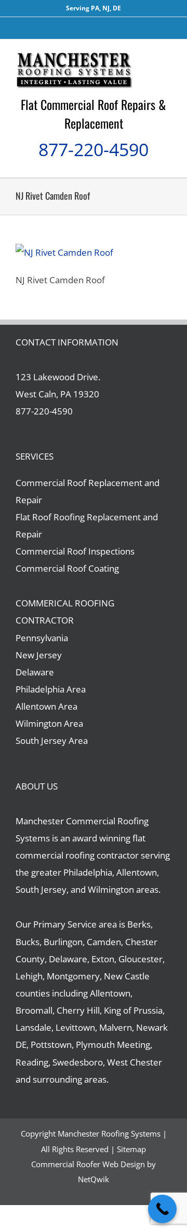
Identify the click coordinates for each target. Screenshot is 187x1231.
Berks (139, 924)
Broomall (34, 1010)
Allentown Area (46, 706)
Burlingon (63, 942)
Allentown (110, 993)
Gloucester (140, 959)
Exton (102, 959)
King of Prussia (133, 1010)
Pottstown (51, 1044)
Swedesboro (77, 1062)
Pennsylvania (42, 638)
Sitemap (131, 1149)
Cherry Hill (78, 1010)
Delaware (35, 672)
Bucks (27, 942)
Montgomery (73, 976)
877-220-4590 (93, 149)
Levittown (75, 1027)
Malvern (115, 1027)
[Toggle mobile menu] (167, 55)
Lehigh (29, 976)
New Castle (127, 976)
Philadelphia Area (51, 689)
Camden (104, 942)
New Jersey (39, 655)
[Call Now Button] (162, 1209)
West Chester (134, 1062)
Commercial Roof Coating (67, 568)
